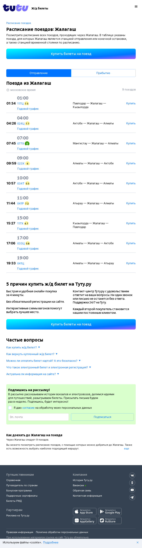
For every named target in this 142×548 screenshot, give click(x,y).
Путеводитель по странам (22, 485)
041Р (20, 203)
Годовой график (28, 108)
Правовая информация (19, 532)
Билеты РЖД (14, 500)
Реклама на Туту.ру (17, 515)
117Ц (20, 103)
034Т (20, 183)
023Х (20, 163)
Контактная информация (87, 495)
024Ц (20, 123)
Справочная (13, 480)
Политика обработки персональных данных (62, 532)
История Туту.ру (82, 480)
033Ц (21, 243)
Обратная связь (82, 490)
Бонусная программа (19, 490)
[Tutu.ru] (15, 8)
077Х (20, 143)
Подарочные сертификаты (22, 495)
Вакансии (78, 485)
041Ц (20, 263)
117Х (20, 223)
